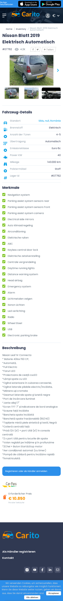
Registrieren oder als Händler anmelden (26, 471)
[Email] (58, 570)
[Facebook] (42, 570)
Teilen (50, 49)
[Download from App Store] (28, 4)
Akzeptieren (53, 593)
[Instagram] (27, 570)
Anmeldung (47, 15)
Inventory (21, 29)
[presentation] (5, 70)
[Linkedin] (50, 570)
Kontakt (8, 558)
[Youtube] (35, 570)
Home (9, 29)
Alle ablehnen (32, 597)
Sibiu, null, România (50, 121)
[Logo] (25, 15)
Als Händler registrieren (18, 551)
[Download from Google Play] (50, 4)
